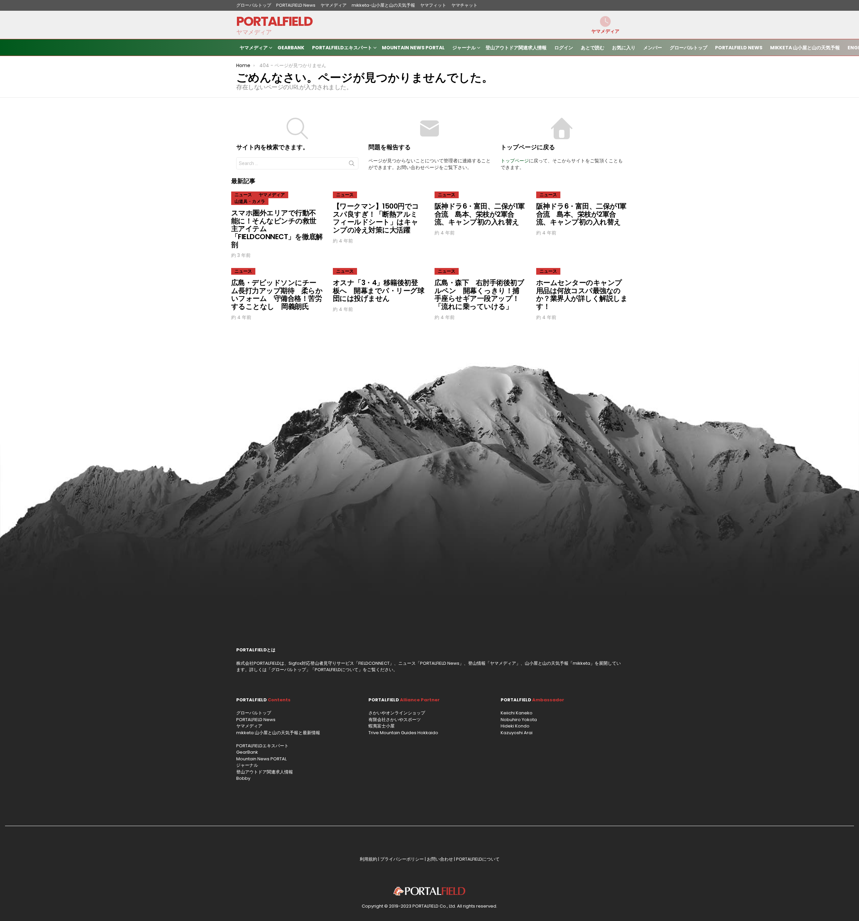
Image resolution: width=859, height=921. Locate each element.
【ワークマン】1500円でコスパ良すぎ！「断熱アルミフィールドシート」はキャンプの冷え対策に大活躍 (376, 218)
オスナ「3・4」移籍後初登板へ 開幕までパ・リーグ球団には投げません (378, 290)
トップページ (515, 160)
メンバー (652, 47)
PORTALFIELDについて (336, 669)
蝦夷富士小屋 (381, 726)
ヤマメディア (333, 5)
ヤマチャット (464, 5)
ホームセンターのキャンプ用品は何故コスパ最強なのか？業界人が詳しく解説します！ (581, 294)
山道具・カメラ (250, 201)
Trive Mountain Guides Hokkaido (403, 732)
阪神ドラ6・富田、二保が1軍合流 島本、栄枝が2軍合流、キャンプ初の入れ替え (480, 214)
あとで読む (592, 47)
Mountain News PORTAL (413, 47)
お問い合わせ (440, 859)
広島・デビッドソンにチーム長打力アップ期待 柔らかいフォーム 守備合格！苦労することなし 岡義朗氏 (276, 294)
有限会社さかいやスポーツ (394, 719)
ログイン (563, 47)
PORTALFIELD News (295, 5)
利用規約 (368, 859)
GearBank (290, 47)
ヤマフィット (433, 5)
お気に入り (624, 47)
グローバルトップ (253, 5)
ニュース (243, 195)
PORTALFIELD (274, 21)
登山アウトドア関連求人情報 (516, 47)
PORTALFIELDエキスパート (342, 47)
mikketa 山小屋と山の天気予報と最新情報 (278, 732)
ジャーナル (464, 47)
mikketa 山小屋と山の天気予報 (805, 47)
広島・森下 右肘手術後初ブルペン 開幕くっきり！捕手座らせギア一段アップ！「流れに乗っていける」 (479, 294)
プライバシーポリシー (402, 859)
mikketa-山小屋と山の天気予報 (383, 5)
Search (351, 164)
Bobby (243, 778)
